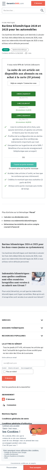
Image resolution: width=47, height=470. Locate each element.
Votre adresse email (9, 358)
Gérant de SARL (15, 3)
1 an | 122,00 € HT (23, 103)
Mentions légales (9, 414)
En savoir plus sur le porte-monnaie (23, 168)
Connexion (11, 405)
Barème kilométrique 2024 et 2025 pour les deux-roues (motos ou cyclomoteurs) (23, 246)
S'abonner (38, 3)
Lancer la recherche (42, 10)
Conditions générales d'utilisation (17, 423)
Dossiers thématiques (13, 328)
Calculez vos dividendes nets (16, 217)
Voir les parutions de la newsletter (16, 387)
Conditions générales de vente (15, 418)
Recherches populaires (14, 335)
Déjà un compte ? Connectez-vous (23, 83)
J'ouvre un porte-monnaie (24, 164)
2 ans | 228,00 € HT (23, 115)
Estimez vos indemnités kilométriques (20, 220)
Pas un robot (11, 371)
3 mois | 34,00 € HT (23, 94)
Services (6, 320)
